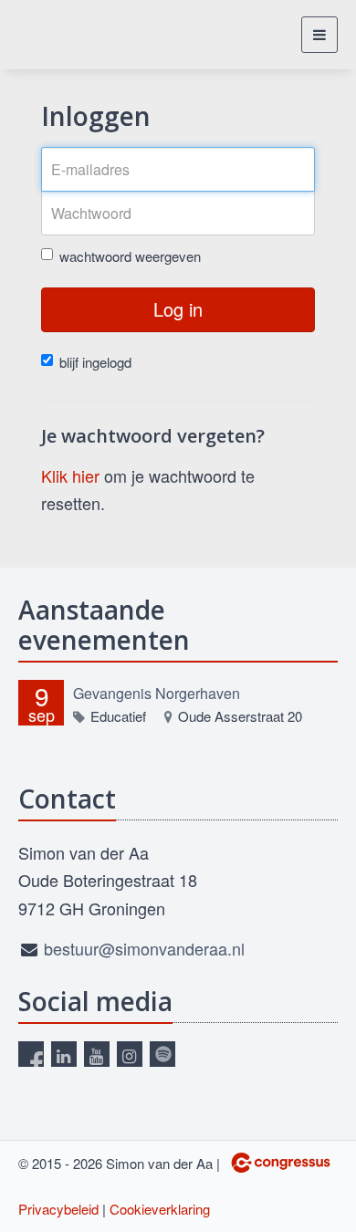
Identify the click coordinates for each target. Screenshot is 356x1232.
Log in (178, 309)
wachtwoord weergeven (130, 256)
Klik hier (70, 475)
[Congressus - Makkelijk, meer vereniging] (281, 1163)
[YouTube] (97, 1054)
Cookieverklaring (160, 1208)
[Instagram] (129, 1054)
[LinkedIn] (64, 1054)
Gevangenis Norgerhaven (156, 693)
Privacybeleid (58, 1208)
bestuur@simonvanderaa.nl (144, 948)
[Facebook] (31, 1054)
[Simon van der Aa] (75, 34)
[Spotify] (162, 1054)
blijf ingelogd (95, 361)
